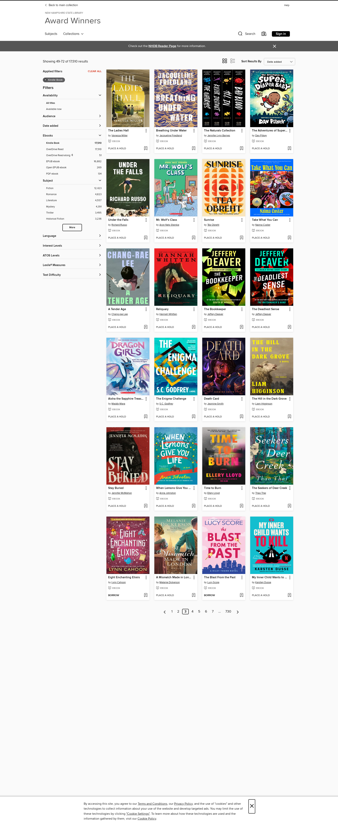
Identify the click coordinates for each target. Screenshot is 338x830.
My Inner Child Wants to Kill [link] (270, 577)
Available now (54, 109)
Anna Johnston (167, 493)
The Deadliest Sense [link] (265, 309)
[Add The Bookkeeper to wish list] (241, 327)
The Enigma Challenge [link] (171, 399)
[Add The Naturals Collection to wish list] (241, 148)
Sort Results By (251, 61)
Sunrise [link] (209, 220)
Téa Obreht (213, 224)
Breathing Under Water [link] (171, 130)
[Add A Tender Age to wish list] (145, 327)
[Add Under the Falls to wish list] (145, 238)
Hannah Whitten (168, 314)
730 (228, 611)
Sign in (281, 34)
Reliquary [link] (162, 309)
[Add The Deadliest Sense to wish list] (289, 327)
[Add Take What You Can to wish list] (289, 238)
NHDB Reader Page (162, 46)
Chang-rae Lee (119, 314)
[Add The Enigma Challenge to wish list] (193, 416)
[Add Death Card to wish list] (241, 416)
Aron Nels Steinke (169, 224)
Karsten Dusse (263, 582)
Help (286, 5)
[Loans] (264, 34)
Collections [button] (72, 34)
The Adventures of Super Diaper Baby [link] (270, 130)
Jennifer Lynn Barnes (218, 135)
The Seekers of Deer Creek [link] (269, 488)
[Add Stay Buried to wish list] (145, 506)
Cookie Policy (147, 819)
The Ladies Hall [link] (118, 130)
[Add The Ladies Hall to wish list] (145, 148)
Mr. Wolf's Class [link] (166, 220)
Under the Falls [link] (118, 220)
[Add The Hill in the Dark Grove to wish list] (289, 416)
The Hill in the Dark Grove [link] (269, 399)
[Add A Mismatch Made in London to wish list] (193, 595)
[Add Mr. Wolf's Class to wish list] (193, 238)
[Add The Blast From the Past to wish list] (241, 595)
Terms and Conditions (152, 804)
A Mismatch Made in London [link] (174, 577)
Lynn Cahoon (118, 582)
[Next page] (238, 611)
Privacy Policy (183, 804)
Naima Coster (262, 224)
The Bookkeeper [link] (215, 309)
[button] (246, 34)
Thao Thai (260, 493)
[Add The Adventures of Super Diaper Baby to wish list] (289, 148)
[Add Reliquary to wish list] (193, 327)
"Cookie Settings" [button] (138, 814)
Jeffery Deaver (215, 314)
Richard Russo (119, 224)
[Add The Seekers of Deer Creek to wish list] (289, 506)
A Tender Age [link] (117, 309)
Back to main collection (63, 5)
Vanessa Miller (119, 135)
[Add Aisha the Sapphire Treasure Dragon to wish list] (145, 416)
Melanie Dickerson (169, 582)
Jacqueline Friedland (170, 135)
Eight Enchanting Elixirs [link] (124, 577)
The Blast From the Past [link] (220, 577)
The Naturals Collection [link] (219, 130)
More (72, 227)
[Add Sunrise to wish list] (241, 238)
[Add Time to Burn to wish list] (241, 506)
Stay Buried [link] (116, 488)
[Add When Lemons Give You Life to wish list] (193, 506)
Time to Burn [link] (212, 488)
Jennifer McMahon (121, 493)
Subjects (51, 34)
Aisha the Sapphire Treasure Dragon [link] (126, 399)
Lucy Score (213, 582)
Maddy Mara (118, 403)
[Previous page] (165, 611)
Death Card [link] (211, 399)
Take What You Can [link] (265, 220)
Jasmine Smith (215, 403)
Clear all (95, 71)
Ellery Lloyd (213, 493)
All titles (50, 103)
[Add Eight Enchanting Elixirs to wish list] (145, 595)
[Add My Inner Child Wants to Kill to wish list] (289, 595)
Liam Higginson (263, 403)
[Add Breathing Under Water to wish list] (193, 148)
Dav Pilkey (261, 135)
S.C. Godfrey (166, 403)
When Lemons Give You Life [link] (174, 488)
